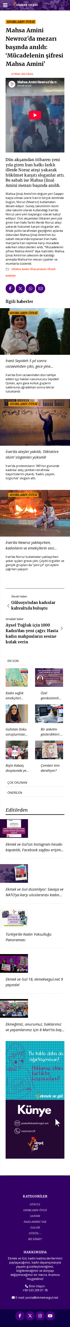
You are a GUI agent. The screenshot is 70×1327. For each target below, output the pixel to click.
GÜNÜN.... (35, 1233)
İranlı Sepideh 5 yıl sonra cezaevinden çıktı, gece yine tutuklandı (28, 363)
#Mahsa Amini (20, 269)
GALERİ (35, 1227)
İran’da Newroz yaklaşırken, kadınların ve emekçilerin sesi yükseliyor (30, 545)
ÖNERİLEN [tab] (14, 793)
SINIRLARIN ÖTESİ (35, 1210)
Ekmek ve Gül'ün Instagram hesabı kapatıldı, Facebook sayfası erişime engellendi (34, 850)
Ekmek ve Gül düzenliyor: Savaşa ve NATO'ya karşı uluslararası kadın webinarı (34, 895)
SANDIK (35, 1216)
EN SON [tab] (13, 661)
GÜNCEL (35, 1204)
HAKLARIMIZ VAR (35, 1221)
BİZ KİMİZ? (35, 1239)
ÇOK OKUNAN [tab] (17, 783)
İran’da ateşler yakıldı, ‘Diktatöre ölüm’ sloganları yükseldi (32, 454)
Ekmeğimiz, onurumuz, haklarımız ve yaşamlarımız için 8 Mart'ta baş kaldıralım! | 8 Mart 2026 (34, 1030)
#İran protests (38, 269)
